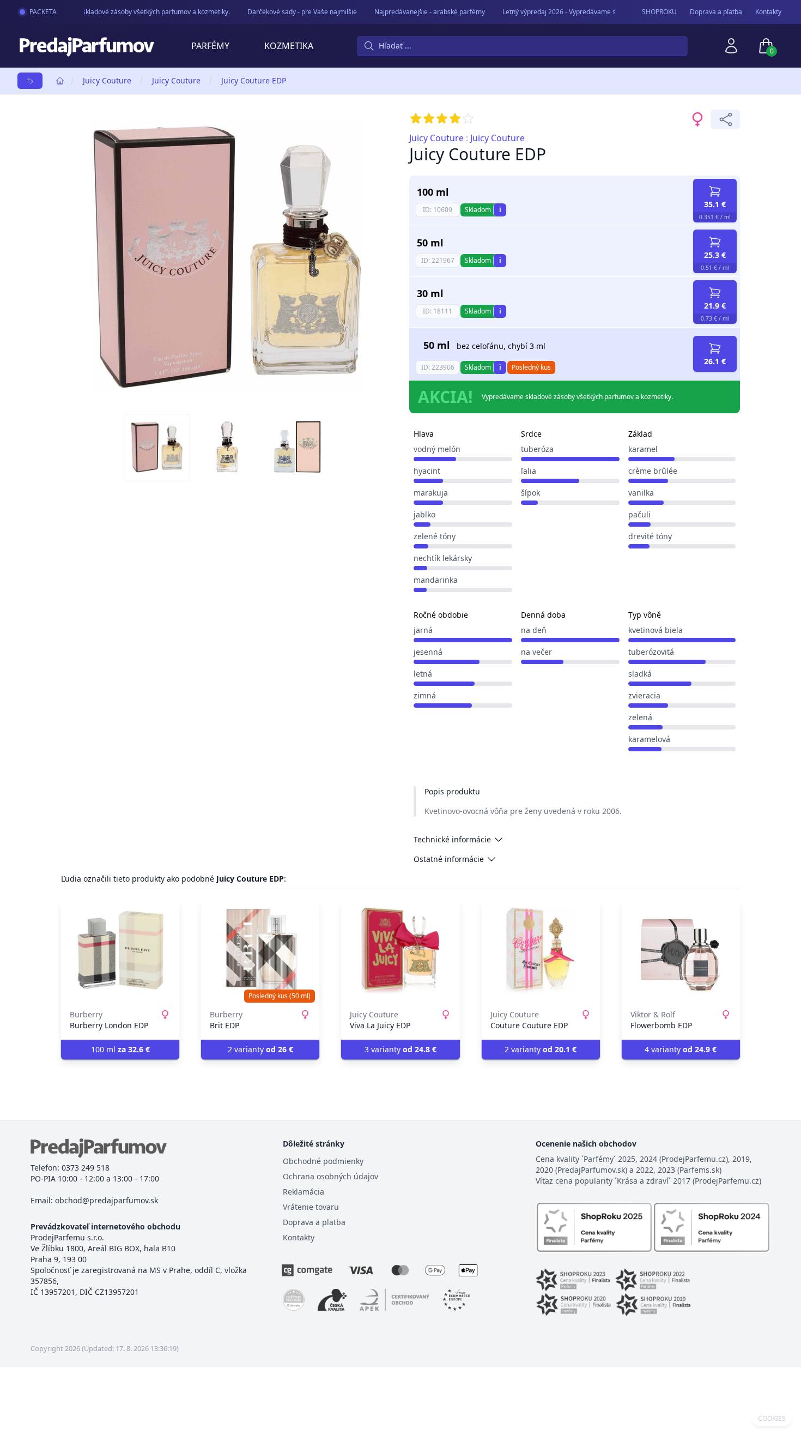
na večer (536, 652)
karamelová (649, 739)
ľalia (528, 471)
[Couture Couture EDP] (540, 950)
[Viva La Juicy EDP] (400, 950)
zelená (640, 717)
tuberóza (537, 449)
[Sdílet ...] (725, 119)
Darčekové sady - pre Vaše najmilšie (293, 11)
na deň (534, 630)
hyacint (427, 471)
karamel (643, 449)
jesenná (428, 652)
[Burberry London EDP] (120, 950)
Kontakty (768, 12)
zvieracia (644, 695)
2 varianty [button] (260, 1049)
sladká (640, 673)
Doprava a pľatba (716, 12)
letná (423, 673)
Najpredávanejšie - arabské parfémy (420, 11)
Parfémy (210, 46)
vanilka (641, 492)
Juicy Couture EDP (253, 80)
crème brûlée (652, 471)
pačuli (639, 514)
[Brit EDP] (260, 950)
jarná (423, 630)
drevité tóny (650, 536)
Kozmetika (288, 46)
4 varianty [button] (681, 1049)
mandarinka (436, 580)
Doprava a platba (314, 1222)
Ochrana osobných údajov (330, 1176)
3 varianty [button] (400, 1049)
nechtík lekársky (443, 558)
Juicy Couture (107, 80)
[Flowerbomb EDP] (680, 950)
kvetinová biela (655, 630)
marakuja (431, 492)
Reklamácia (303, 1191)
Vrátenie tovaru (311, 1207)
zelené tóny (435, 536)
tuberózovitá (651, 652)
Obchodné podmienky (323, 1161)
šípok (530, 492)
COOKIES (772, 1418)
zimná (425, 695)
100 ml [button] (120, 1049)
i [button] (500, 209)
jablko (424, 514)
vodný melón (437, 449)
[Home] (60, 80)
